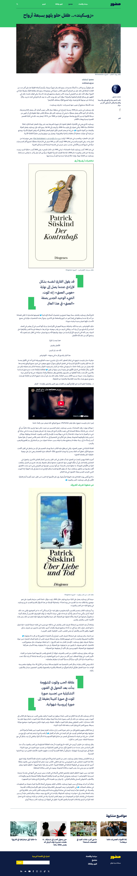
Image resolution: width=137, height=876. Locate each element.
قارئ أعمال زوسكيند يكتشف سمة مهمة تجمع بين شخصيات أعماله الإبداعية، (68, 315)
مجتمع (70, 4)
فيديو (44, 4)
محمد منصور (116, 97)
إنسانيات (85, 79)
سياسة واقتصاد (83, 4)
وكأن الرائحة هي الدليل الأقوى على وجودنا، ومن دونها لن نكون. (68, 369)
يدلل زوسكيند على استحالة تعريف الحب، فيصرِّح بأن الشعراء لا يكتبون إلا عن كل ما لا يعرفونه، (55, 635)
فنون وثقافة (59, 4)
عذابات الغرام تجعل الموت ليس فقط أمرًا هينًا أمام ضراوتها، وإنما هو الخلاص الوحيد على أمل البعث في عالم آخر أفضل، (57, 732)
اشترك (19, 862)
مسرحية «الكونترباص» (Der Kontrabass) (47, 138)
